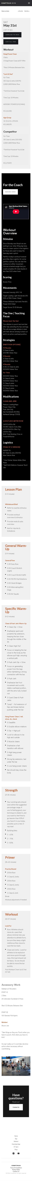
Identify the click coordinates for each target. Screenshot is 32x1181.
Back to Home (5, 11)
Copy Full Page (11, 41)
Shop (16, 1149)
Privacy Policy (16, 1169)
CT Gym (16, 1147)
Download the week (12, 34)
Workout (16, 1141)
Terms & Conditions (16, 1168)
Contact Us (16, 1107)
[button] (29, 3)
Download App (16, 1144)
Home (16, 1136)
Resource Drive (10, 192)
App (16, 1139)
